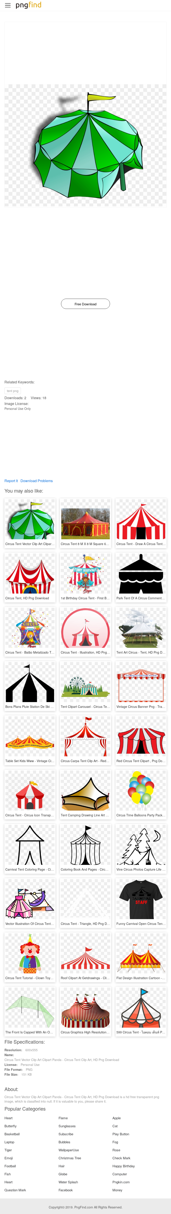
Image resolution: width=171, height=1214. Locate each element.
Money (117, 1190)
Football (10, 1166)
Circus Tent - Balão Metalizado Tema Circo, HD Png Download (49, 652)
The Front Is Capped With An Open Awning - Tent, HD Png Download (54, 1032)
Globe (63, 1174)
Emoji (8, 1158)
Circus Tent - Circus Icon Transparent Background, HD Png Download (54, 815)
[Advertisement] (85, 53)
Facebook (66, 1190)
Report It (11, 480)
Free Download (85, 304)
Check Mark (121, 1158)
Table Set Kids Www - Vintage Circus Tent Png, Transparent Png (50, 761)
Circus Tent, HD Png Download (27, 598)
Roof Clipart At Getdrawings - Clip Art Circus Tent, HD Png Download (109, 978)
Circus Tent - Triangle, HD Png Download (90, 923)
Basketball (12, 1133)
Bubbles (64, 1142)
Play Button (120, 1133)
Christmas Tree (70, 1158)
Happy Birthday (123, 1166)
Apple (116, 1117)
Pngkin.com (121, 1182)
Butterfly (10, 1125)
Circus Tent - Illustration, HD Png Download (91, 652)
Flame (63, 1117)
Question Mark (15, 1190)
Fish (7, 1174)
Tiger (8, 1150)
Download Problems (36, 480)
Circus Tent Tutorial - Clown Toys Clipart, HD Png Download (47, 978)
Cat (115, 1125)
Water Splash (68, 1182)
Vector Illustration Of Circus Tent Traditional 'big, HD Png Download (52, 923)
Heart (8, 1117)
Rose (116, 1150)
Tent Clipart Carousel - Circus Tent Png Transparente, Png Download (109, 706)
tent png (12, 391)
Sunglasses (67, 1125)
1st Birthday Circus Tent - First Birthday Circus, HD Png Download (107, 598)
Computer (119, 1174)
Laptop (9, 1142)
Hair (62, 1166)
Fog (115, 1142)
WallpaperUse (69, 1150)
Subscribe (66, 1133)
